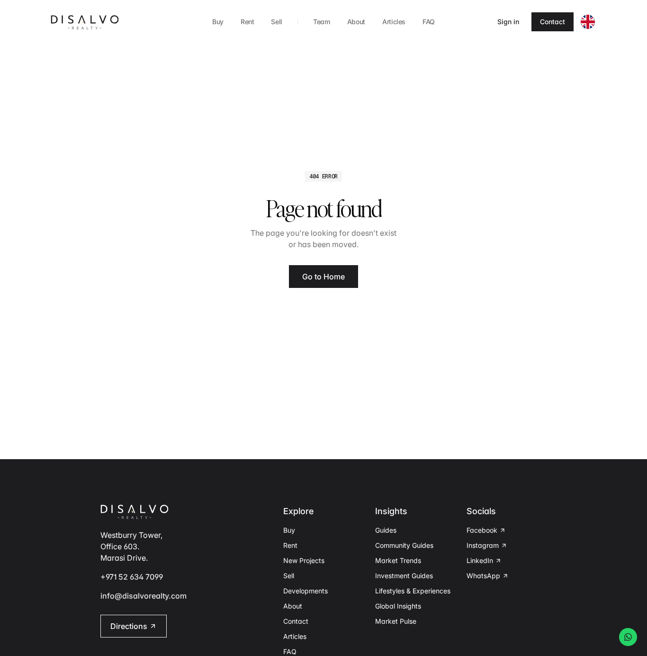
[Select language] (587, 21)
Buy (218, 22)
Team (321, 22)
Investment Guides (404, 576)
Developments (305, 591)
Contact (552, 22)
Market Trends (398, 560)
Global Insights (398, 606)
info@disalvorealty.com (143, 596)
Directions (128, 626)
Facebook (482, 530)
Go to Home (323, 276)
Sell (276, 22)
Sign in (508, 22)
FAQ (428, 22)
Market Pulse (395, 621)
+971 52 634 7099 (131, 577)
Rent (247, 22)
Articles (393, 22)
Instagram (483, 545)
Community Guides (404, 545)
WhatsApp (483, 576)
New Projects (303, 560)
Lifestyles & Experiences (412, 591)
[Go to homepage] (85, 21)
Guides (385, 530)
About (356, 22)
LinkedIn (480, 560)
